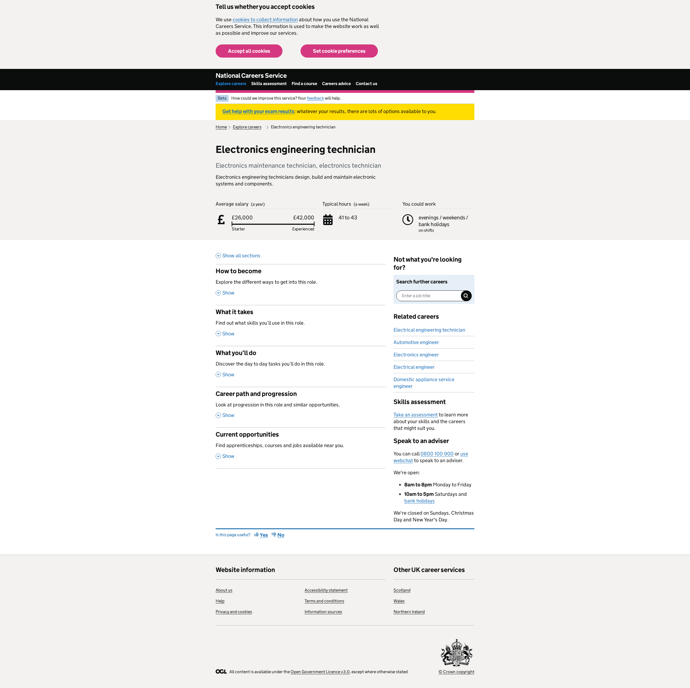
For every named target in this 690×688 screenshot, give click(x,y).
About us (224, 590)
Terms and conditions (324, 600)
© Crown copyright (456, 671)
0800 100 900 (437, 454)
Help (220, 600)
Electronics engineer (416, 355)
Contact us (366, 83)
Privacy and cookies (234, 611)
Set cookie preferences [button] (339, 51)
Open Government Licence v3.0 (320, 671)
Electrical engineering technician (429, 330)
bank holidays (419, 501)
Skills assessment (269, 83)
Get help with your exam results (258, 111)
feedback (315, 98)
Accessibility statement (326, 590)
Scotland (402, 590)
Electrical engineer (414, 367)
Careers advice (336, 83)
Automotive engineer (416, 342)
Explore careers (231, 83)
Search (466, 295)
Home (221, 126)
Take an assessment (416, 415)
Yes (264, 535)
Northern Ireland (409, 611)
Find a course (304, 83)
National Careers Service (251, 75)
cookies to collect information (265, 19)
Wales (399, 600)
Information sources (323, 611)
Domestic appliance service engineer (424, 382)
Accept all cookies (249, 51)
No (280, 535)
